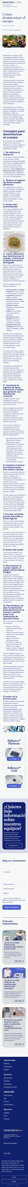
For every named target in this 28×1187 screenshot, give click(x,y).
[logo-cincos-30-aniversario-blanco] (13, 1130)
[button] (19, 961)
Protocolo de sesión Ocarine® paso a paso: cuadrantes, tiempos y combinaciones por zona (13, 1025)
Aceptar (14, 1177)
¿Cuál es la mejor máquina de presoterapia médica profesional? (13, 945)
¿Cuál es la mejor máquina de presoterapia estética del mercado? (12, 984)
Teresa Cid (18, 30)
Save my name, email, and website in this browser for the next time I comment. (13, 900)
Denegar (14, 1181)
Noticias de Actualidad (10, 1143)
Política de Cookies (13, 1185)
